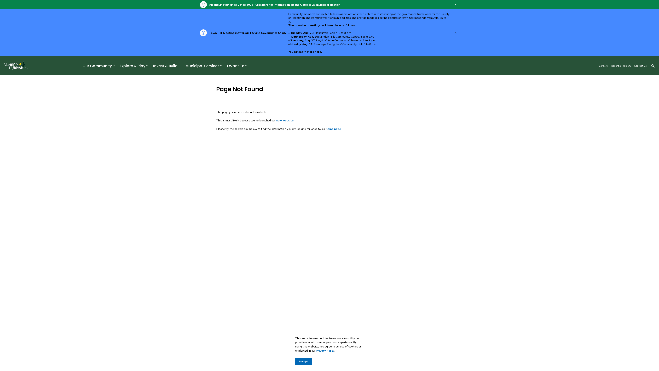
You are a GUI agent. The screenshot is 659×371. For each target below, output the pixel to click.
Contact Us (640, 65)
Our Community (97, 65)
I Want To (235, 65)
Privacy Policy (325, 350)
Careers (603, 65)
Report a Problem (621, 65)
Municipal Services (202, 65)
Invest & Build (165, 65)
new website (285, 120)
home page (333, 129)
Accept (303, 361)
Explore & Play (132, 65)
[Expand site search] (653, 65)
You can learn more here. (305, 51)
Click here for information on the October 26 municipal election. (298, 4)
